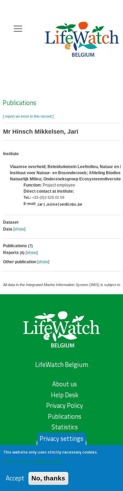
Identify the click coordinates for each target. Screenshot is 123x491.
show (19, 229)
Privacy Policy (64, 405)
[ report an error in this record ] (28, 116)
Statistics (65, 427)
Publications (19, 102)
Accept (15, 478)
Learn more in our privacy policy (32, 461)
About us (64, 384)
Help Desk (64, 395)
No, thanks (48, 478)
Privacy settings (61, 438)
